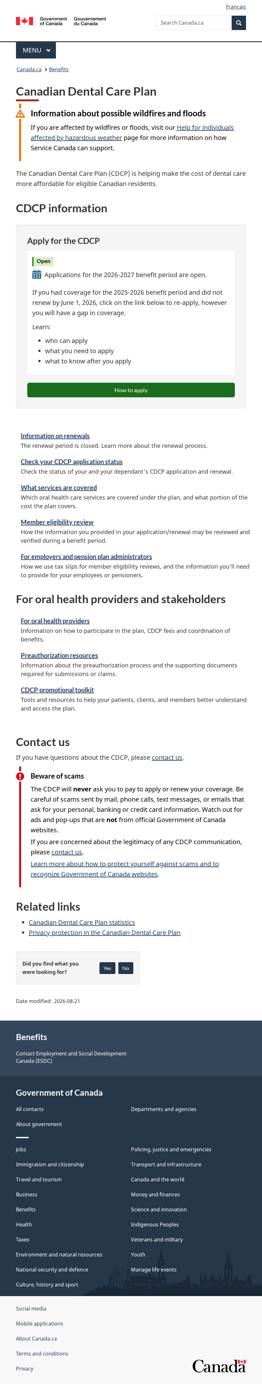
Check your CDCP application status (72, 461)
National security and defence (52, 1269)
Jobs (21, 1149)
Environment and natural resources (59, 1254)
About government (39, 1124)
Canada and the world (157, 1179)
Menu (33, 50)
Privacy (24, 1368)
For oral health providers (55, 621)
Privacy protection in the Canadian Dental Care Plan (105, 932)
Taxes (22, 1239)
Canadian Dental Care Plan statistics (82, 922)
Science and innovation (159, 1209)
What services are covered (59, 487)
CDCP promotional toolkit (57, 690)
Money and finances (155, 1194)
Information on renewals (55, 435)
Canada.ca (29, 69)
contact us (167, 757)
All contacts (30, 1109)
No (125, 968)
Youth (138, 1254)
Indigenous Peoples (155, 1224)
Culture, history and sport (47, 1284)
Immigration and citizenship (50, 1164)
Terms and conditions (42, 1353)
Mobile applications (39, 1323)
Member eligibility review (57, 522)
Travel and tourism (39, 1179)
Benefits (59, 69)
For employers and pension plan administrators (86, 556)
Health (24, 1224)
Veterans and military (157, 1239)
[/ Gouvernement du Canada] (61, 20)
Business (26, 1194)
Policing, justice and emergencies (171, 1149)
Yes (107, 968)
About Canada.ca (36, 1338)
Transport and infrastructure (166, 1164)
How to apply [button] (131, 389)
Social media (31, 1308)
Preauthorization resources (59, 655)
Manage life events (154, 1269)
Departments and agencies (163, 1109)
